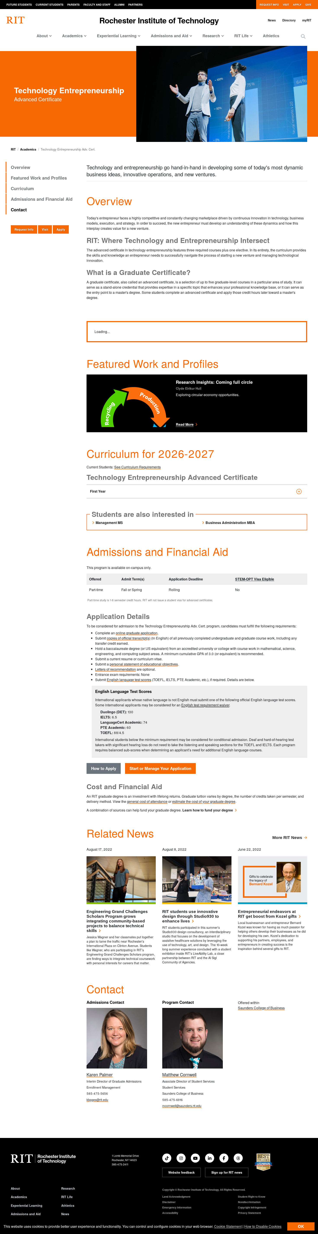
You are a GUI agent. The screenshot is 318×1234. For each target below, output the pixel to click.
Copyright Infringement (252, 1207)
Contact (19, 209)
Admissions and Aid (26, 1214)
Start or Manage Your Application (160, 768)
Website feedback (181, 1172)
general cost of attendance (147, 801)
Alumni (119, 4)
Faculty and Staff (97, 4)
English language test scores (129, 679)
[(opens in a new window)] (166, 1158)
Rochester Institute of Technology (159, 20)
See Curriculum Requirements (137, 466)
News (272, 20)
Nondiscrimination (249, 1202)
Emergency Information (176, 1207)
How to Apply (103, 768)
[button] (303, 36)
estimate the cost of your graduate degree (203, 801)
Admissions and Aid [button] (169, 36)
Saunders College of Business (261, 1007)
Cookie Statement (228, 1226)
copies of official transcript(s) (128, 638)
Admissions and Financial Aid (41, 199)
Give (308, 4)
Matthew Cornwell (179, 1074)
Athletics (271, 36)
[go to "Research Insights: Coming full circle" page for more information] (129, 403)
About (15, 1188)
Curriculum (22, 188)
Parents (73, 4)
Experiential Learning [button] (117, 36)
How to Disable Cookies (262, 1226)
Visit (286, 4)
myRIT (307, 20)
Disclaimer (169, 1202)
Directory (289, 20)
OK (301, 1226)
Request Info (269, 4)
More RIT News (287, 837)
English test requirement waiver (205, 704)
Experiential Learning (26, 1205)
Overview (20, 167)
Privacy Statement (249, 1213)
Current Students (49, 4)
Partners (135, 4)
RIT (13, 149)
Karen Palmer (100, 1074)
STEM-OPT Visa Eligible (254, 579)
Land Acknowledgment (176, 1197)
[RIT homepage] (15, 20)
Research (68, 1188)
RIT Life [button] (241, 36)
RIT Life (67, 1197)
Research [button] (211, 36)
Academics (28, 149)
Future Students (19, 4)
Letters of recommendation (115, 669)
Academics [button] (72, 36)
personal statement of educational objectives (144, 664)
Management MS (109, 522)
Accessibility (170, 1213)
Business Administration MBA (230, 522)
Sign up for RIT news (226, 1172)
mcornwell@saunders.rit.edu (181, 1106)
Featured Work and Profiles (39, 178)
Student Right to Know (251, 1197)
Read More (220, 424)
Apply (297, 4)
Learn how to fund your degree (207, 810)
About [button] (42, 36)
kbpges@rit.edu (97, 1099)
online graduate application (136, 632)
